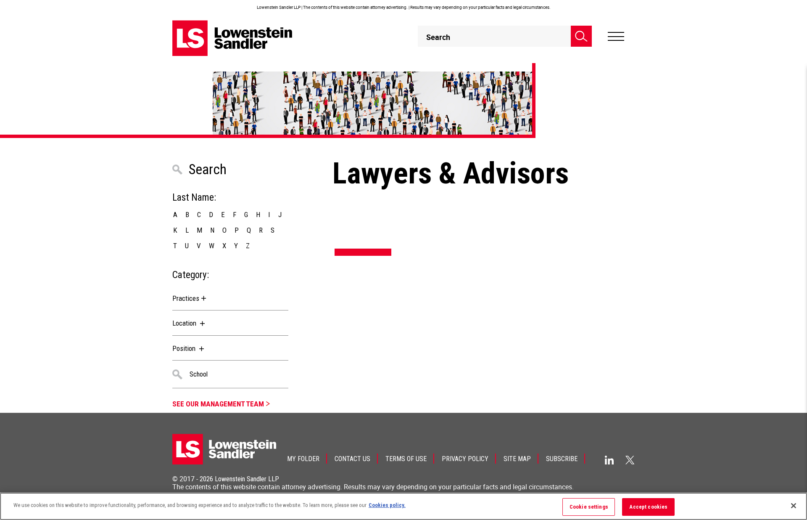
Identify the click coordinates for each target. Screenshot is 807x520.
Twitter (630, 459)
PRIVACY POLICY (465, 459)
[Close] (793, 505)
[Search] (581, 36)
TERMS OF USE (406, 459)
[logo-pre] (232, 38)
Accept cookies (648, 507)
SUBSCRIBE (562, 459)
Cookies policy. (387, 505)
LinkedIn (609, 460)
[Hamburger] (616, 36)
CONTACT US (352, 459)
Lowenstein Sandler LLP (247, 479)
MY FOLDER (303, 459)
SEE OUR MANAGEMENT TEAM (218, 404)
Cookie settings (589, 507)
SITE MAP (517, 459)
